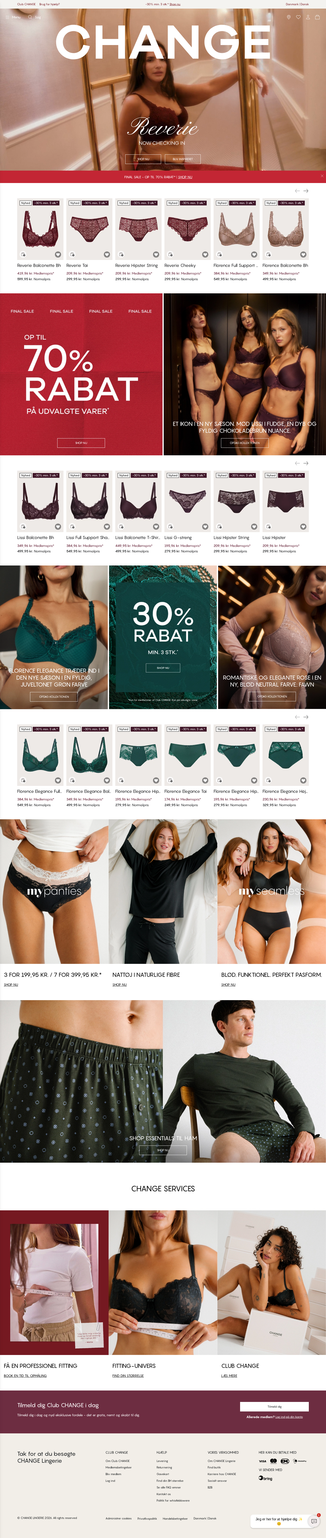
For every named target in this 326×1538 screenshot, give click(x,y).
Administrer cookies (118, 1518)
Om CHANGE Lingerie (222, 1461)
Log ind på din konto (289, 1417)
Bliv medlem (113, 1474)
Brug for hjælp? (49, 4)
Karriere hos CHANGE (222, 1474)
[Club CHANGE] (308, 17)
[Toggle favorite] (58, 254)
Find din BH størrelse (170, 1480)
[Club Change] (298, 17)
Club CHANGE (26, 4)
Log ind (110, 1480)
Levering (162, 1461)
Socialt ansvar (217, 1480)
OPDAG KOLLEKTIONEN (245, 443)
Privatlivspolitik (147, 1518)
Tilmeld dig (275, 1406)
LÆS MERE (229, 1376)
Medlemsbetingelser (118, 1467)
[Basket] (317, 17)
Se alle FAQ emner (169, 1487)
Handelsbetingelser (175, 1518)
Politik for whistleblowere (173, 1500)
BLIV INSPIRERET (183, 159)
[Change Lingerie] (163, 17)
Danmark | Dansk (297, 4)
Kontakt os (164, 1494)
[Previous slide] (297, 191)
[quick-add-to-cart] (23, 254)
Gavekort (163, 1474)
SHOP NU (185, 177)
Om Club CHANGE (117, 1461)
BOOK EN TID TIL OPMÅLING (25, 1376)
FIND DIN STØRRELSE (128, 1376)
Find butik (214, 1467)
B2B (210, 1487)
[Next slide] (306, 191)
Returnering (164, 1467)
